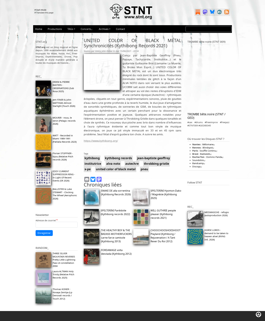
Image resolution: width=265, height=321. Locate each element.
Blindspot (208, 147)
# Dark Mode (40, 9)
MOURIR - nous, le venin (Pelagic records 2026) (64, 120)
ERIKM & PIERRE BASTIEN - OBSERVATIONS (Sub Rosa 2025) (63, 86)
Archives (104, 29)
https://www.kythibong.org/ (101, 140)
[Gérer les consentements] (258, 314)
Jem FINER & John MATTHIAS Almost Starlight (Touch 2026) (64, 102)
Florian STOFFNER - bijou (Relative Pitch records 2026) (63, 156)
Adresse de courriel (46, 220)
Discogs (196, 166)
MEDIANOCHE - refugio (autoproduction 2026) (216, 214)
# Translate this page (44, 12)
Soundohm (198, 160)
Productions (55, 29)
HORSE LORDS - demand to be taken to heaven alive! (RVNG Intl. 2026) (216, 234)
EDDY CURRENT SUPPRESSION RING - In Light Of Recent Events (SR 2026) (64, 176)
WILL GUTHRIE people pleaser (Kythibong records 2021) (163, 214)
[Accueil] (131, 11)
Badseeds (205, 153)
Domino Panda (214, 156)
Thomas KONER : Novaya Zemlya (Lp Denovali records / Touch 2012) (62, 294)
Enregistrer (44, 233)
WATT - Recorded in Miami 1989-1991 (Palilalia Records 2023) (65, 138)
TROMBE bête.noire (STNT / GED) (206, 115)
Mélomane (207, 144)
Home (38, 29)
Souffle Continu (208, 150)
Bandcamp (198, 163)
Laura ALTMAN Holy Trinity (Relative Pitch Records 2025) (63, 274)
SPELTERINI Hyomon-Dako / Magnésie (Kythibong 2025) (166, 194)
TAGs (70, 29)
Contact (120, 29)
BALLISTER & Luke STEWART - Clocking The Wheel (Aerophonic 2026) (65, 193)
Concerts (86, 29)
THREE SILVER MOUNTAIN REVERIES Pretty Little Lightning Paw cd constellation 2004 (64, 259)
